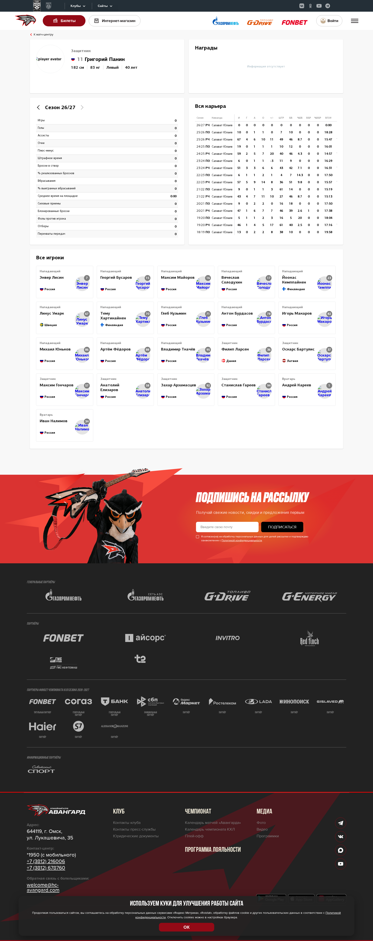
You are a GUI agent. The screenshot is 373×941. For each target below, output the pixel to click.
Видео (262, 829)
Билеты (68, 21)
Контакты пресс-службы (134, 829)
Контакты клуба (127, 822)
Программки (268, 836)
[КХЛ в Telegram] (327, 6)
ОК (186, 927)
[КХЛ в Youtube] (319, 6)
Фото (261, 822)
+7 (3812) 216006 (46, 861)
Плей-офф (194, 836)
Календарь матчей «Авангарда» (213, 822)
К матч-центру (43, 34)
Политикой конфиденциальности (241, 540)
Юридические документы (136, 836)
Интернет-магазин (118, 20)
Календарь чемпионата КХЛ (210, 829)
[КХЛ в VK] (301, 6)
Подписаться (282, 527)
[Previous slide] (39, 107)
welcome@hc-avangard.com (43, 887)
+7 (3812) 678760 (46, 868)
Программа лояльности (213, 850)
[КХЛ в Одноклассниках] (310, 6)
